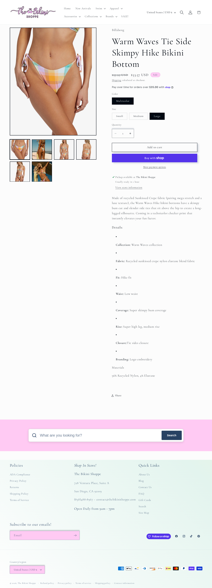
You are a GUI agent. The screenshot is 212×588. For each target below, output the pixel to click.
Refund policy (47, 583)
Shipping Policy (19, 493)
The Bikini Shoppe (27, 583)
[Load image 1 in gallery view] (20, 149)
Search (171, 435)
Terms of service (83, 583)
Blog (141, 480)
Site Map (144, 512)
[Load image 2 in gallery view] (42, 149)
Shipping (116, 80)
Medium (140, 117)
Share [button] (118, 395)
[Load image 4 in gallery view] (86, 149)
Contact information (124, 583)
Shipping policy (102, 583)
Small (121, 117)
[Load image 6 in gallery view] (42, 171)
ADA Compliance (20, 474)
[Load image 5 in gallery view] (20, 171)
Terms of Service (19, 500)
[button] (100, 8)
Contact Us (145, 487)
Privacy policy (65, 583)
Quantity (117, 124)
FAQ (141, 493)
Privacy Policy (18, 480)
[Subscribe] (75, 535)
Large (157, 116)
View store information (128, 187)
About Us (144, 474)
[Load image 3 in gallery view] (64, 149)
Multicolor (123, 101)
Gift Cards (145, 500)
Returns (14, 487)
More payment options (154, 167)
